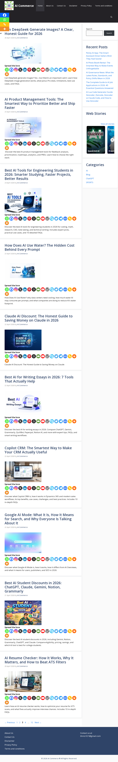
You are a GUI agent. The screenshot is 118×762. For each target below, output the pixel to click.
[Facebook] (11, 70)
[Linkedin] (25, 70)
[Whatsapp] (7, 70)
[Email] (38, 70)
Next (38, 722)
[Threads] (34, 70)
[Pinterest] (29, 70)
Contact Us (61, 5)
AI (87, 170)
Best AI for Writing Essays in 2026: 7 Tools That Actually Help (39, 379)
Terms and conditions (103, 5)
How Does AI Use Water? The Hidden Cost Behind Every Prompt (39, 247)
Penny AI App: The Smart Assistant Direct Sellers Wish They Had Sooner (99, 56)
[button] (111, 17)
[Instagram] (16, 70)
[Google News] (65, 70)
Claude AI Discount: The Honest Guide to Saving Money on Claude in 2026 (39, 318)
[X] (20, 70)
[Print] (74, 70)
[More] (7, 74)
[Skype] (52, 70)
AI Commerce (24, 6)
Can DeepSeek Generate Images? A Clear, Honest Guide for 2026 (39, 31)
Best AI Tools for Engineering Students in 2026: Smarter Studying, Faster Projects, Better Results (39, 174)
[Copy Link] (70, 70)
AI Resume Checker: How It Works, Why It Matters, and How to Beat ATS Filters (39, 660)
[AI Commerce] (9, 5)
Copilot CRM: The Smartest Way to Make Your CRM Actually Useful (38, 450)
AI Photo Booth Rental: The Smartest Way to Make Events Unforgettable (99, 65)
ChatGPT (90, 178)
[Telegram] (61, 70)
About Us (49, 5)
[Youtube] (43, 70)
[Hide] (1, 33)
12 (32, 722)
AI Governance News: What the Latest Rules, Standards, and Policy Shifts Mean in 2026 (100, 75)
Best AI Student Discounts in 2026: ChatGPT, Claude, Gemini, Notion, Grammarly (33, 587)
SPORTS (89, 182)
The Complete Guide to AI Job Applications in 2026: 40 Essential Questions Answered (99, 85)
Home (40, 5)
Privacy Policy (86, 5)
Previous (10, 722)
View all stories (107, 124)
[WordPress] (47, 70)
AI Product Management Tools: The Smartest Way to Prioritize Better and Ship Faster (40, 103)
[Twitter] (56, 70)
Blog (88, 174)
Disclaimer (73, 5)
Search (89, 29)
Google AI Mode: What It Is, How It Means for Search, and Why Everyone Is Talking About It (39, 518)
